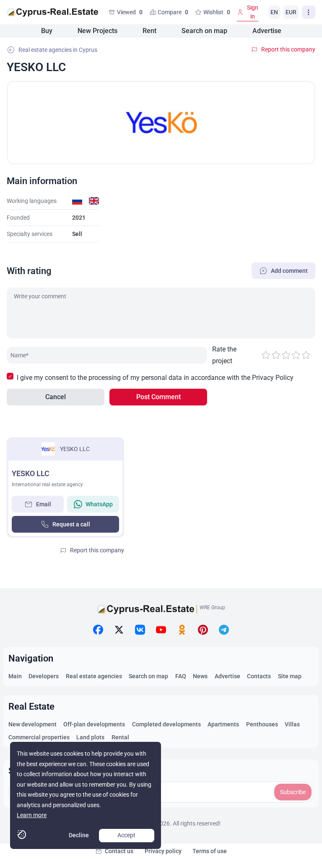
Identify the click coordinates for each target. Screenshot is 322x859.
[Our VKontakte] (140, 630)
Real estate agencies (94, 676)
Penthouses (262, 724)
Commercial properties (39, 737)
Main (15, 676)
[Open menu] (308, 12)
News (200, 676)
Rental (120, 737)
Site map (289, 676)
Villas (292, 724)
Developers (44, 676)
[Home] (53, 12)
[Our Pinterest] (203, 630)
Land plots (90, 737)
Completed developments (166, 724)
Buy (46, 31)
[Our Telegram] (224, 630)
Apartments (223, 724)
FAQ (180, 676)
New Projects (97, 31)
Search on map (204, 31)
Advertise (266, 31)
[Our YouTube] (161, 630)
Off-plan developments (94, 724)
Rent (149, 31)
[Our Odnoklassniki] (182, 630)
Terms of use (209, 851)
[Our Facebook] (98, 630)
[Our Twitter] (119, 630)
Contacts (259, 676)
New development (32, 724)
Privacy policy (163, 851)
